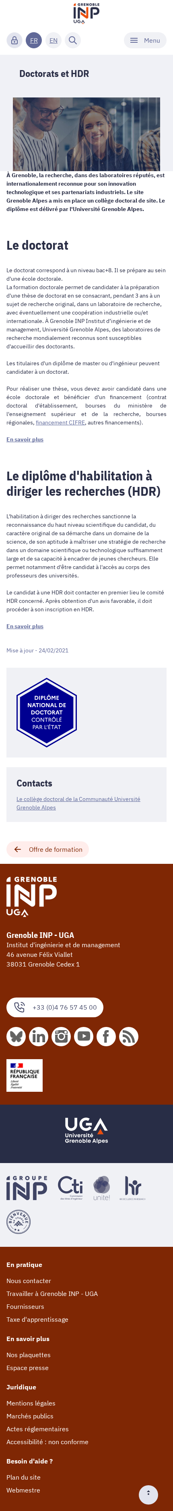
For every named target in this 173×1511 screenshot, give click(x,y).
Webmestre (23, 1490)
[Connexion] (14, 40)
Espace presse (27, 1368)
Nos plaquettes (28, 1355)
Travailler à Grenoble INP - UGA (52, 1294)
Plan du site (23, 1477)
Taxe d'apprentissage (37, 1319)
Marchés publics (30, 1416)
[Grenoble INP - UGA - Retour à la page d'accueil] (86, 14)
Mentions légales (31, 1403)
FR (34, 40)
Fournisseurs (25, 1306)
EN (53, 40)
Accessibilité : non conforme (47, 1442)
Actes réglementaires (37, 1429)
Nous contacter (28, 1281)
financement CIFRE (60, 422)
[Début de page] (152, 1495)
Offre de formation (55, 849)
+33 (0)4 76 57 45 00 (65, 1007)
